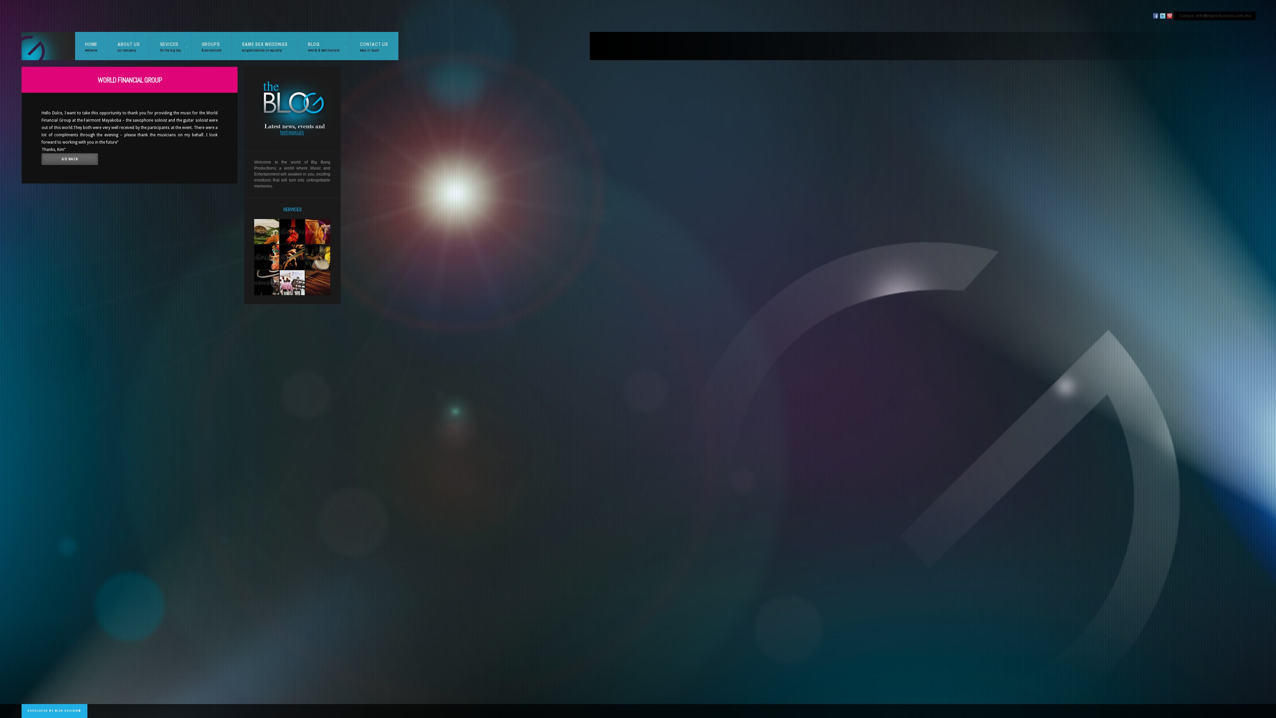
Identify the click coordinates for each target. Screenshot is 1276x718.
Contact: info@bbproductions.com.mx (1215, 16)
